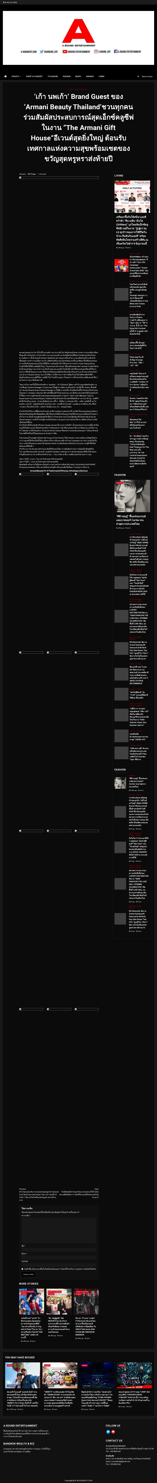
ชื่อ (23, 1246)
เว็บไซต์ (25, 1261)
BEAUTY (71, 89)
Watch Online (147, 76)
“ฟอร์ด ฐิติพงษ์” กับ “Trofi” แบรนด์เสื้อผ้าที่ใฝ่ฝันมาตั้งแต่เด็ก (139, 695)
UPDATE (15, 76)
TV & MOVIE (53, 76)
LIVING (101, 76)
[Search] (138, 76)
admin (23, 174)
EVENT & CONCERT (34, 76)
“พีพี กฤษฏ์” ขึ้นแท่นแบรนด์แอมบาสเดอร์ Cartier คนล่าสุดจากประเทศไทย (131, 520)
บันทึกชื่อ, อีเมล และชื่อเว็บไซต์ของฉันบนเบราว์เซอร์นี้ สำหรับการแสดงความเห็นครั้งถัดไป (60, 1269)
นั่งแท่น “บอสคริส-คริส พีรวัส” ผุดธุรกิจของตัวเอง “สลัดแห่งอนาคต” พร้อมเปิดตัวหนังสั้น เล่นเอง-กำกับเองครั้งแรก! (139, 403)
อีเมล (24, 1253)
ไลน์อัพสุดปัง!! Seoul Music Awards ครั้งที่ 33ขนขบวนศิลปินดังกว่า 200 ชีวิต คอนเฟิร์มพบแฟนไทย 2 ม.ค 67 (79, 1193)
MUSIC (78, 76)
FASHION (66, 76)
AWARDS (90, 76)
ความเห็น (26, 1215)
